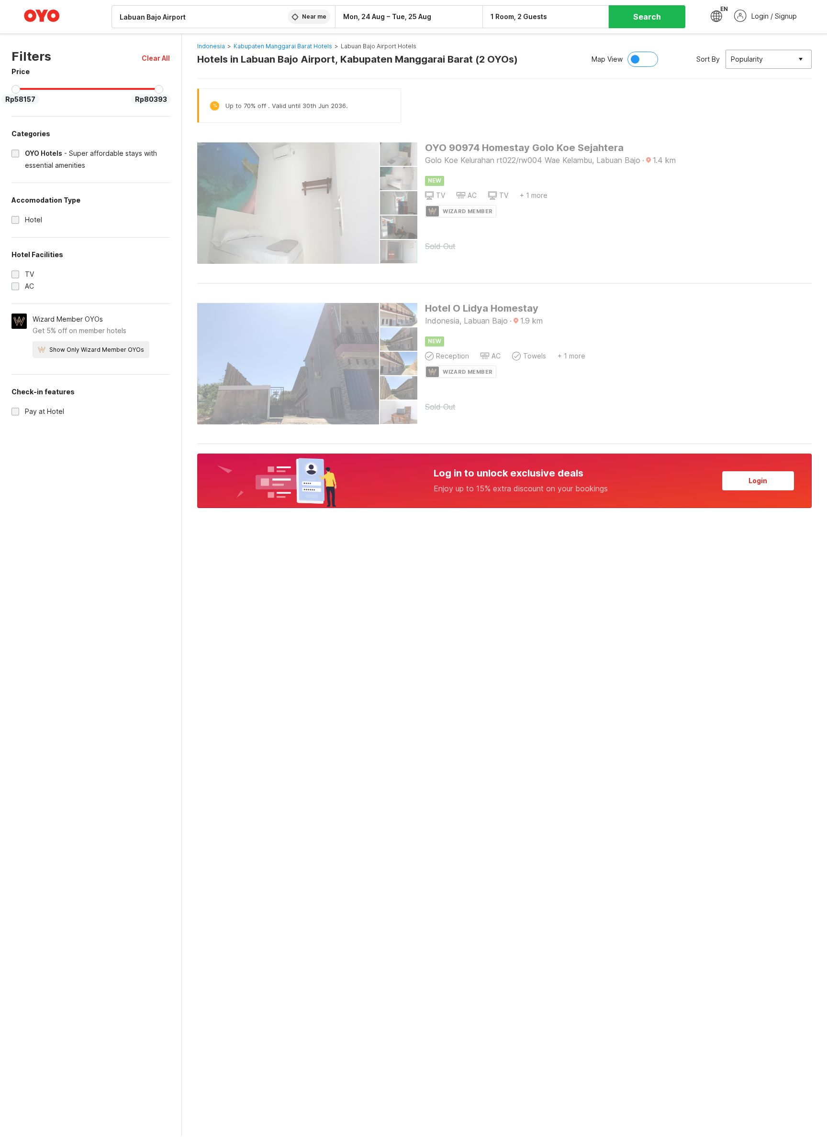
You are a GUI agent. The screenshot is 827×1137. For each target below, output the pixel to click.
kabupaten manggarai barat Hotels (283, 46)
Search (647, 17)
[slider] (15, 89)
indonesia (211, 46)
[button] (156, 58)
